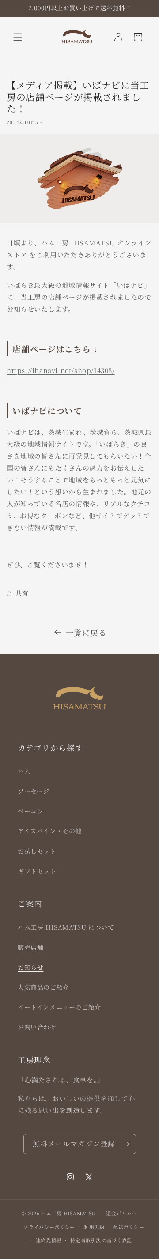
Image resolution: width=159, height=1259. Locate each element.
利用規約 (94, 1226)
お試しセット (37, 851)
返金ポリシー (121, 1213)
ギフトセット (37, 871)
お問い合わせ (37, 1026)
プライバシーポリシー (49, 1226)
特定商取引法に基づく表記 (101, 1240)
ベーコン (30, 811)
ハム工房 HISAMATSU (68, 1213)
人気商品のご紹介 (43, 987)
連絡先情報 (49, 1240)
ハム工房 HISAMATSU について (66, 927)
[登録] (126, 1144)
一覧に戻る (86, 632)
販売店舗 (30, 947)
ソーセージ (33, 791)
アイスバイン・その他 (50, 830)
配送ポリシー (128, 1226)
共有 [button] (21, 592)
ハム (24, 771)
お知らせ (30, 967)
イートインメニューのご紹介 (59, 1007)
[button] (17, 37)
